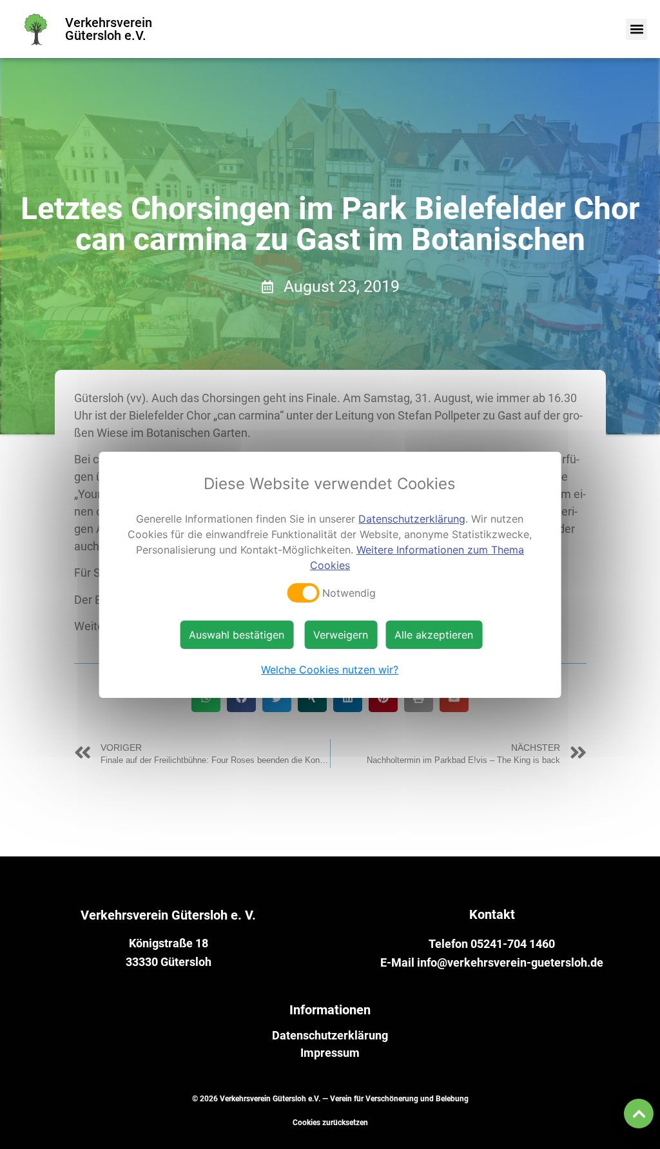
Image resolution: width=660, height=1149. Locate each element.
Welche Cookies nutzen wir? (329, 669)
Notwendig (349, 593)
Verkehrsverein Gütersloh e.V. (108, 29)
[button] (636, 29)
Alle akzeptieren (433, 634)
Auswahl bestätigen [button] (236, 634)
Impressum (330, 1053)
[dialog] (330, 575)
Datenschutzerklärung (330, 1035)
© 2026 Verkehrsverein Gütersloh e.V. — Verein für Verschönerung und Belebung (330, 1098)
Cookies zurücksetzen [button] (330, 1122)
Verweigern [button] (340, 634)
